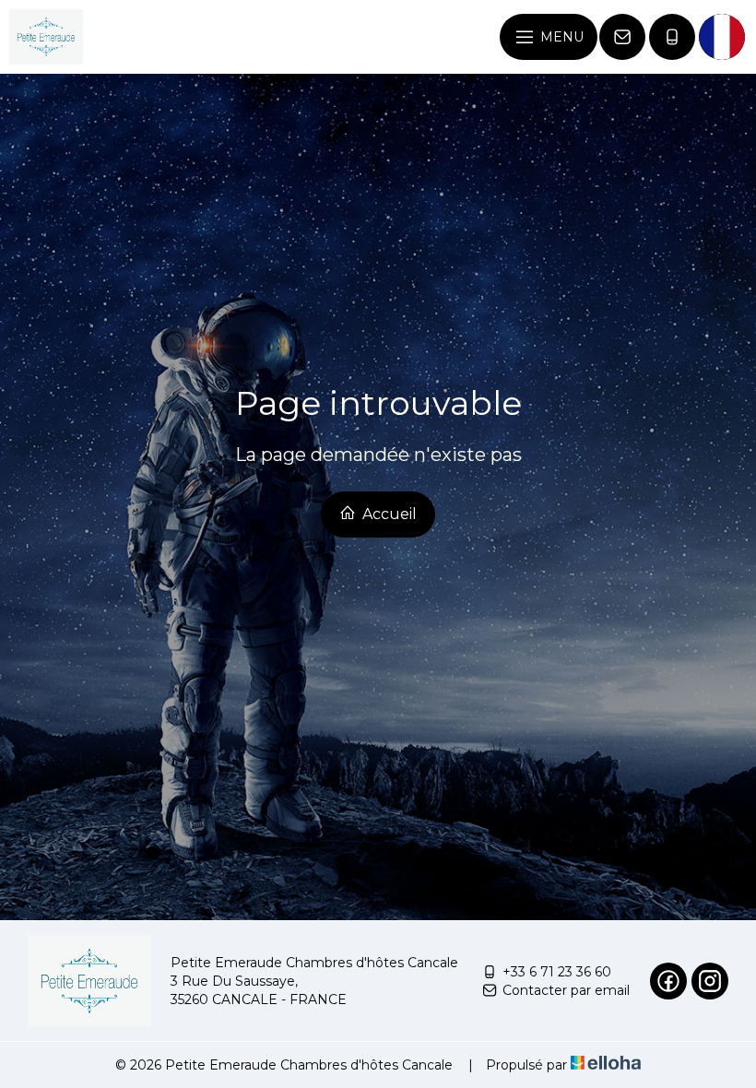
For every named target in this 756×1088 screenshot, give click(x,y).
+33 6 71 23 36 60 (556, 972)
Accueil (388, 514)
